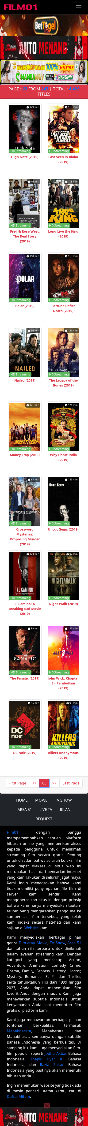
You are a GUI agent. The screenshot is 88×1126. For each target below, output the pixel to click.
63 (44, 783)
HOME (22, 800)
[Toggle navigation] (78, 7)
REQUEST (44, 818)
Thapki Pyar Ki (46, 1059)
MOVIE (41, 800)
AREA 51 (25, 809)
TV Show (57, 942)
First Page (17, 783)
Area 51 (74, 942)
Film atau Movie (33, 942)
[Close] (47, 31)
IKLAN (65, 809)
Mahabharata (19, 1030)
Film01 (12, 832)
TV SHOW (63, 800)
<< (34, 783)
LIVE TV (45, 809)
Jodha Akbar (56, 1053)
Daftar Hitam (18, 1096)
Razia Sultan (52, 1064)
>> (54, 783)
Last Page (71, 783)
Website (31, 927)
